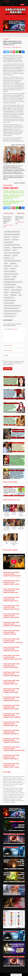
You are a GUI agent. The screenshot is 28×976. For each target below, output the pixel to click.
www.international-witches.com (12, 305)
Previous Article (8, 213)
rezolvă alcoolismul (9, 287)
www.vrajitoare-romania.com (11, 197)
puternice (6, 276)
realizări (14, 276)
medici (6, 268)
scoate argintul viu (16, 290)
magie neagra (8, 266)
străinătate (13, 295)
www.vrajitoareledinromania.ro (12, 311)
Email (8, 350)
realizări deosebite (9, 279)
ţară (20, 295)
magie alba (13, 263)
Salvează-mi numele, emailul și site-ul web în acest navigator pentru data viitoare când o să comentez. (13, 363)
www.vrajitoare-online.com (11, 308)
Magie (6, 263)
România (6, 290)
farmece (15, 255)
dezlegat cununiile (17, 247)
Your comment (10, 329)
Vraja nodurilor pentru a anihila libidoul (19, 218)
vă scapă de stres (9, 297)
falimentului (7, 255)
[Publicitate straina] (14, 491)
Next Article (21, 213)
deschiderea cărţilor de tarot (12, 245)
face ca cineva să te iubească (12, 253)
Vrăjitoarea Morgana (9, 300)
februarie (6, 258)
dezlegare (7, 247)
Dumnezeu (7, 250)
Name (8, 345)
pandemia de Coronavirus (11, 274)
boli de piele (15, 239)
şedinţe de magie (15, 292)
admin (14, 47)
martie (16, 266)
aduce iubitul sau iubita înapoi (12, 231)
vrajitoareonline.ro (9, 303)
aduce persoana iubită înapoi (11, 234)
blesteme (6, 239)
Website (6, 355)
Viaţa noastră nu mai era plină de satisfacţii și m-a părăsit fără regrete (7, 220)
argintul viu (7, 237)
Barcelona (15, 237)
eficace (14, 250)
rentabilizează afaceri (10, 284)
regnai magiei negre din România (13, 282)
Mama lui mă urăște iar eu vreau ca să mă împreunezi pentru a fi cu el (12, 43)
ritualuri (19, 287)
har (13, 258)
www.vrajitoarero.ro (9, 316)
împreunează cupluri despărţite (12, 260)
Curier (7, 39)
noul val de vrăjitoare (9, 271)
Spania (6, 295)
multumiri (12, 268)
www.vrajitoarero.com (16, 193)
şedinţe (6, 292)
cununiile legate (8, 242)
